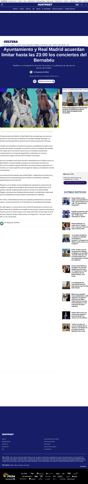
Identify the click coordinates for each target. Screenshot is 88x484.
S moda (55, 479)
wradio (42, 476)
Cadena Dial (55, 476)
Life (5, 45)
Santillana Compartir (50, 474)
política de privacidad (50, 446)
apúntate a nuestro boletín (75, 182)
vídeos (38, 9)
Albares (20, 1)
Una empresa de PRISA (10, 475)
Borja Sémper (31, 1)
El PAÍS (25, 474)
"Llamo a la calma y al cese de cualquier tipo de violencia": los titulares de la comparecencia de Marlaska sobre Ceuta (79, 328)
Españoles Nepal (41, 1)
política (15, 9)
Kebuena (73, 476)
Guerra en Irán (50, 1)
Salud (8, 45)
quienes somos (6, 441)
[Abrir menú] (2, 5)
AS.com (63, 474)
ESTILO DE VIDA (44, 45)
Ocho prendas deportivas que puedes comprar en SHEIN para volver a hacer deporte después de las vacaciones (74, 110)
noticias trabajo (57, 9)
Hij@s (50, 45)
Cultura (11, 42)
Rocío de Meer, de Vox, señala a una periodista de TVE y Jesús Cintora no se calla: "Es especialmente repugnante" (80, 201)
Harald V (66, 1)
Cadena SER (57, 474)
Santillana (41, 474)
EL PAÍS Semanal (61, 476)
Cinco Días (48, 476)
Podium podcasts (40, 479)
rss (3, 449)
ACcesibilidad (47, 449)
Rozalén (80, 1)
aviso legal (47, 444)
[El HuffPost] (45, 5)
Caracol (75, 474)
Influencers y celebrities (33, 45)
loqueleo (63, 479)
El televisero (46, 9)
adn (69, 474)
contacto (5, 444)
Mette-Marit (73, 1)
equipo (4, 439)
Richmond (24, 479)
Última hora (77, 5)
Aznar (25, 1)
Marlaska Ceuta (12, 1)
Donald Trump (58, 1)
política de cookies (49, 441)
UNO (37, 476)
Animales (12, 45)
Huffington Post (27, 476)
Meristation (71, 479)
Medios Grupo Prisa (10, 479)
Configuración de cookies (51, 439)
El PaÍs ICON (48, 479)
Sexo (68, 45)
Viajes (23, 45)
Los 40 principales (33, 474)
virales (28, 9)
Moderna (32, 479)
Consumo (18, 45)
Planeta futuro (67, 476)
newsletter (5, 446)
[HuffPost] (8, 434)
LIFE (33, 9)
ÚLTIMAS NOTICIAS (70, 9)
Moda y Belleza (62, 45)
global (22, 9)
